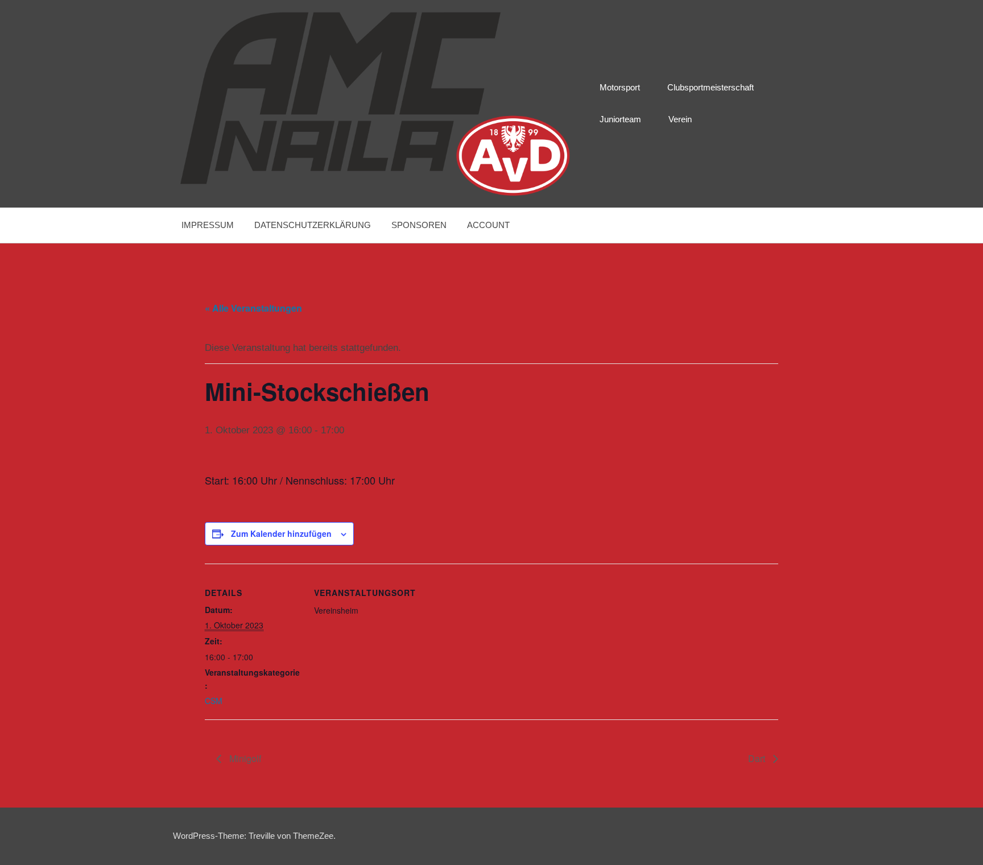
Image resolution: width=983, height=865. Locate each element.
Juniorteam (620, 119)
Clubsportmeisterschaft (710, 87)
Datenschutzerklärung (312, 225)
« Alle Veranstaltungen (253, 307)
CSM (213, 700)
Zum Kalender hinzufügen (281, 533)
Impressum (207, 225)
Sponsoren (419, 225)
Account (488, 225)
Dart (757, 758)
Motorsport (620, 87)
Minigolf (244, 758)
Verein (680, 119)
